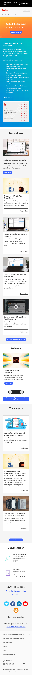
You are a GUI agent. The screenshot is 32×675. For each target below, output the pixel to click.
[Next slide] (21, 392)
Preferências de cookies (22, 669)
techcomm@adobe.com (15, 626)
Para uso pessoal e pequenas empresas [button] (13, 634)
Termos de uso (12, 669)
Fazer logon (26, 10)
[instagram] (7, 664)
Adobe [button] (4, 650)
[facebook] (4, 664)
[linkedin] (13, 664)
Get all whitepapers (16, 540)
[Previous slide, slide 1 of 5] (10, 392)
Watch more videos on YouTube (16, 339)
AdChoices (25, 672)
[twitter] (10, 664)
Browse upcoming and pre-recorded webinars (16, 398)
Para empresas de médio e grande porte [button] (13, 638)
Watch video (7, 172)
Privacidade (5, 669)
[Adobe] (4, 10)
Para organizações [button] (7, 642)
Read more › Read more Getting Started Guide (19, 563)
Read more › (24, 448)
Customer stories (16, 32)
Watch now (9, 383)
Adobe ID (11, 92)
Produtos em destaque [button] (9, 654)
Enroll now (7, 97)
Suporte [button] (5, 646)
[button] (19, 10)
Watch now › (24, 332)
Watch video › (24, 211)
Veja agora (24, 3)
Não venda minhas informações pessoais (12, 672)
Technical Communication (10, 15)
